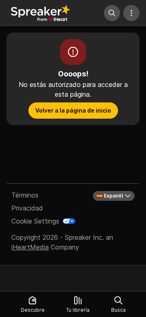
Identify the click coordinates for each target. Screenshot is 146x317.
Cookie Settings (35, 221)
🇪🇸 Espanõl (110, 196)
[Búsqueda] (112, 13)
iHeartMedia (30, 247)
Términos (25, 195)
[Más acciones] (131, 13)
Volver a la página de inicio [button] (73, 110)
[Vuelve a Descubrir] (40, 13)
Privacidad (27, 208)
